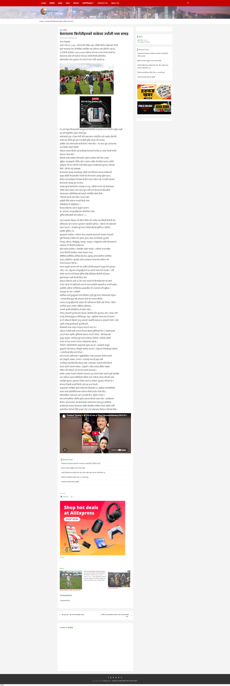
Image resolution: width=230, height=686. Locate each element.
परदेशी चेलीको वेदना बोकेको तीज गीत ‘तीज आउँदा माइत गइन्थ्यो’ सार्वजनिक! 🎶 (83, 473)
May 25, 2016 (63, 38)
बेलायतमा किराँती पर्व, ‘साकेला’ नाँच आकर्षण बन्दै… (70, 590)
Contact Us (102, 3)
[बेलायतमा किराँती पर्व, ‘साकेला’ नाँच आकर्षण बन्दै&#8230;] (71, 579)
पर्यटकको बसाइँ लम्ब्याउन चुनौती (70, 482)
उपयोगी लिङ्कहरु (87, 3)
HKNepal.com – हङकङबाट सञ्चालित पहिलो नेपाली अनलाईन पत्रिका (120, 681)
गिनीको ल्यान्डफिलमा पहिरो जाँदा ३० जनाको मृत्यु (74, 477)
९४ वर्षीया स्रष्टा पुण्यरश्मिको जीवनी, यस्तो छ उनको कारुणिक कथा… (114, 615)
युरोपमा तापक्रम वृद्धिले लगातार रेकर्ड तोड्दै (73, 468)
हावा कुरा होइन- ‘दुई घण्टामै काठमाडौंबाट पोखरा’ (73, 614)
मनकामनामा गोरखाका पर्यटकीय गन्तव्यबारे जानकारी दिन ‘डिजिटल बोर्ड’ (80, 463)
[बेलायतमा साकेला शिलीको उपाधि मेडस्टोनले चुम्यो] (96, 575)
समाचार (65, 30)
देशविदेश (52, 3)
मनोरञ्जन (76, 3)
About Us (115, 3)
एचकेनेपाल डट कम (72, 38)
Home (43, 3)
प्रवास (68, 3)
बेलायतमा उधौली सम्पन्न (113, 588)
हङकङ (60, 3)
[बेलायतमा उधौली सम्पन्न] (119, 578)
